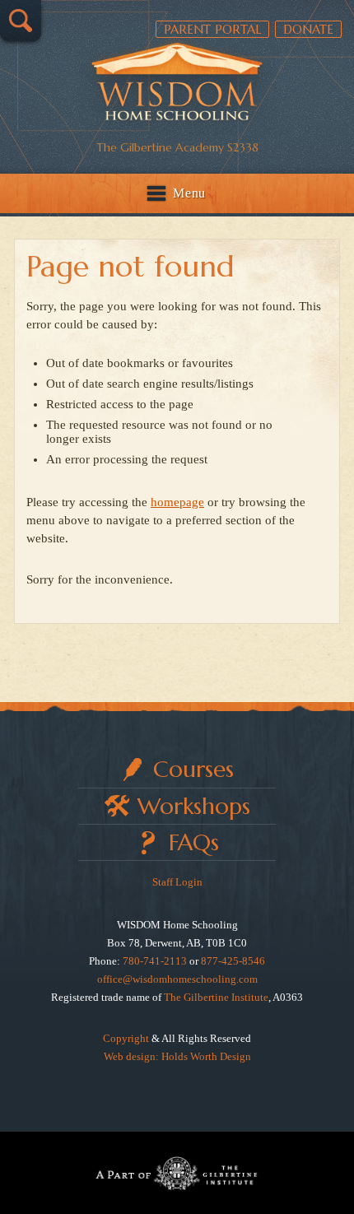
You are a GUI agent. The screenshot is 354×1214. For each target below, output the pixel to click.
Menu (189, 193)
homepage (177, 502)
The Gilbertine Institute (216, 997)
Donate (308, 29)
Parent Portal (212, 29)
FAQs (194, 842)
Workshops (193, 806)
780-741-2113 (155, 961)
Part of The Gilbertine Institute (177, 1173)
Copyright (126, 1038)
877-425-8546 (233, 961)
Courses (193, 769)
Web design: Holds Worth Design (177, 1056)
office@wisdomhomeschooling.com (177, 979)
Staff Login (177, 882)
